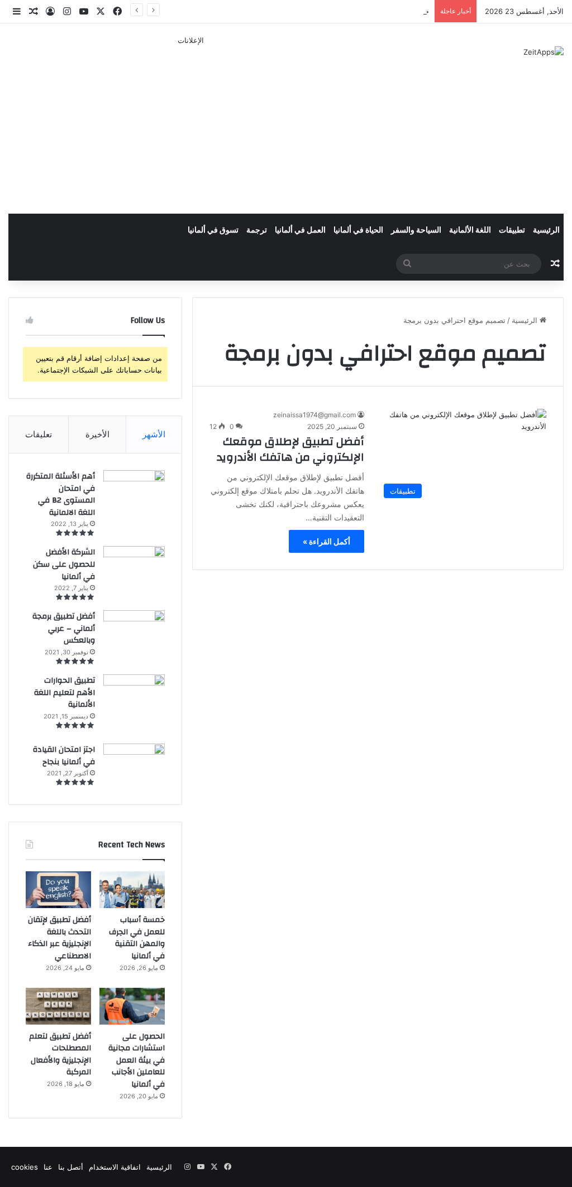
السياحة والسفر (416, 230)
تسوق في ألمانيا (213, 230)
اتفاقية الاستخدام (115, 1166)
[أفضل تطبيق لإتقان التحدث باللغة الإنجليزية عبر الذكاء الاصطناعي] (58, 889)
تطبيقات (512, 230)
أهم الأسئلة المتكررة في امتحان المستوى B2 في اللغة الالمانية (60, 494)
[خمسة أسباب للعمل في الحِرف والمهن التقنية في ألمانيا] (132, 889)
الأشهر (153, 434)
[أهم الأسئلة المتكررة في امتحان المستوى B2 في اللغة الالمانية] (134, 488)
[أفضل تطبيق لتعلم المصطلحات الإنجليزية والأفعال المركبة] (58, 1006)
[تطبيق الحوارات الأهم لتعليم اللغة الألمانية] (134, 705)
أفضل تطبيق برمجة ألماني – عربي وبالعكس (63, 628)
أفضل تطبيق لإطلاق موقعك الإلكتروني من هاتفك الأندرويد (290, 449)
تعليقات (38, 434)
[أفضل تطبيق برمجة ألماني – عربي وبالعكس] (134, 631)
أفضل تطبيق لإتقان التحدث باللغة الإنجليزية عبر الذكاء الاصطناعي (59, 938)
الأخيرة (97, 434)
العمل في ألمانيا (300, 230)
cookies (24, 1166)
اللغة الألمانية (470, 230)
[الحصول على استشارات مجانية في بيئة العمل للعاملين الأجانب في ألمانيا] (132, 1006)
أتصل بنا (70, 1166)
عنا (48, 1166)
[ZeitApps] (543, 52)
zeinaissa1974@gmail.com (314, 415)
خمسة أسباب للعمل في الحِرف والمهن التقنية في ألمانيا (137, 938)
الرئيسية (546, 230)
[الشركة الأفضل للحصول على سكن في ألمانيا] (134, 563)
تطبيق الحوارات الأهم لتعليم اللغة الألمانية (64, 692)
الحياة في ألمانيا (358, 230)
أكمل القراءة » (326, 541)
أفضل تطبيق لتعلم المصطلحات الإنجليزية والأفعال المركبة (60, 1054)
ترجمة (256, 230)
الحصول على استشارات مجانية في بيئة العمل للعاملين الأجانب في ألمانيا (136, 1060)
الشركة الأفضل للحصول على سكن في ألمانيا (64, 564)
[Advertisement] (190, 124)
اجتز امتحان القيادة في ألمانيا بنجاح (64, 755)
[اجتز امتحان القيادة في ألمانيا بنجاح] (134, 765)
